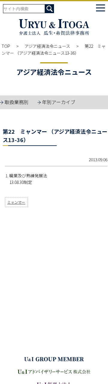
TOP (6, 46)
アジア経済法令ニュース (47, 46)
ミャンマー (16, 202)
